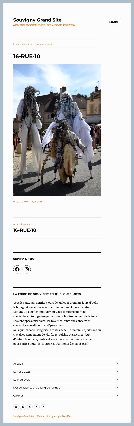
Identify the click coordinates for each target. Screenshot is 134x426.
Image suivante (45, 44)
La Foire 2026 (21, 371)
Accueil (18, 363)
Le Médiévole (22, 379)
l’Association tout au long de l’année (36, 387)
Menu (113, 21)
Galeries (18, 395)
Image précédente (23, 44)
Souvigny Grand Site (37, 20)
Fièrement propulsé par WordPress (55, 416)
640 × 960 (37, 202)
